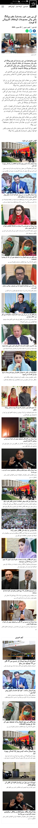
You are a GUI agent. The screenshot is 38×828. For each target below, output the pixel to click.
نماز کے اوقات (15, 1)
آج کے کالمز (11, 6)
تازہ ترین (25, 6)
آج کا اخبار (19, 6)
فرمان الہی (23, 1)
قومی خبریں (27, 27)
